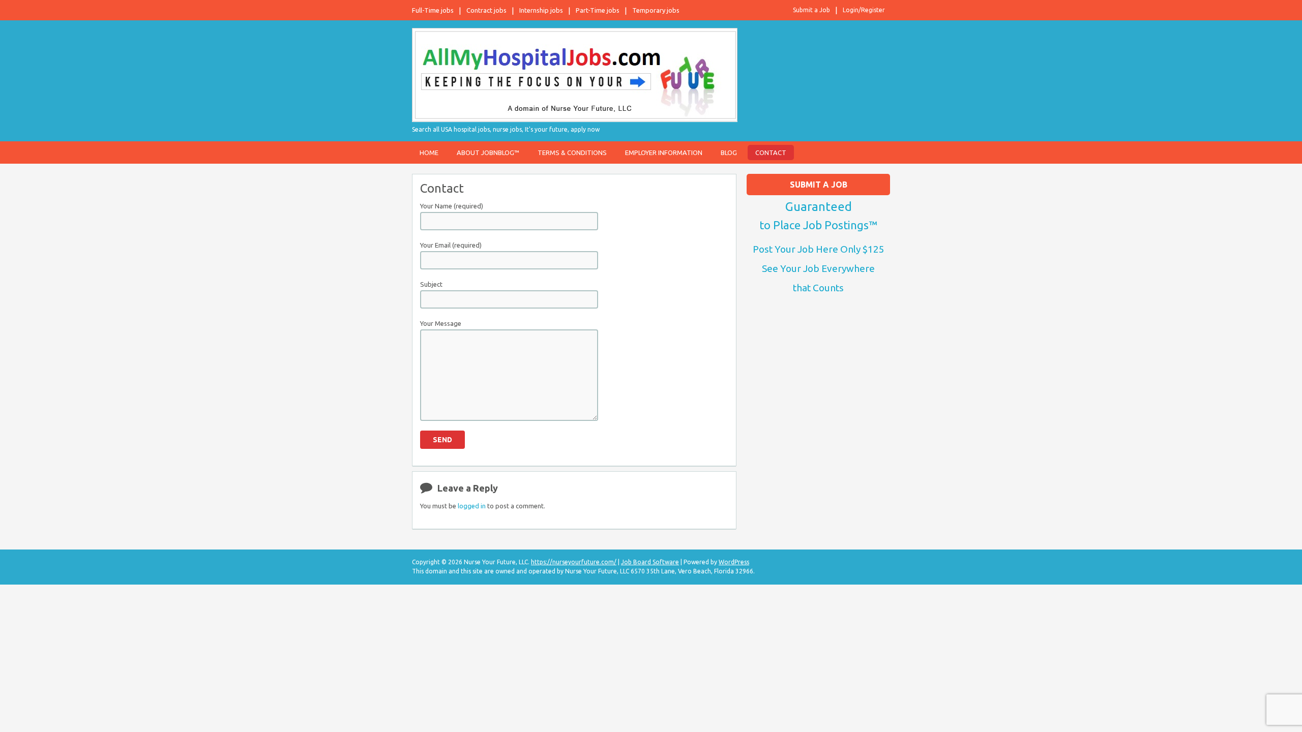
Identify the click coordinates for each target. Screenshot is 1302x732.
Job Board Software (650, 562)
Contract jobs (486, 10)
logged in (472, 505)
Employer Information (663, 152)
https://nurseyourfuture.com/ (573, 562)
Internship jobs (541, 10)
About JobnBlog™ (488, 152)
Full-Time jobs (433, 10)
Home (429, 152)
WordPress (734, 562)
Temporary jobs (655, 10)
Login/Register (864, 10)
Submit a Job (811, 10)
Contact (770, 152)
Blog (729, 152)
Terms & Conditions (572, 152)
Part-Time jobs (597, 10)
